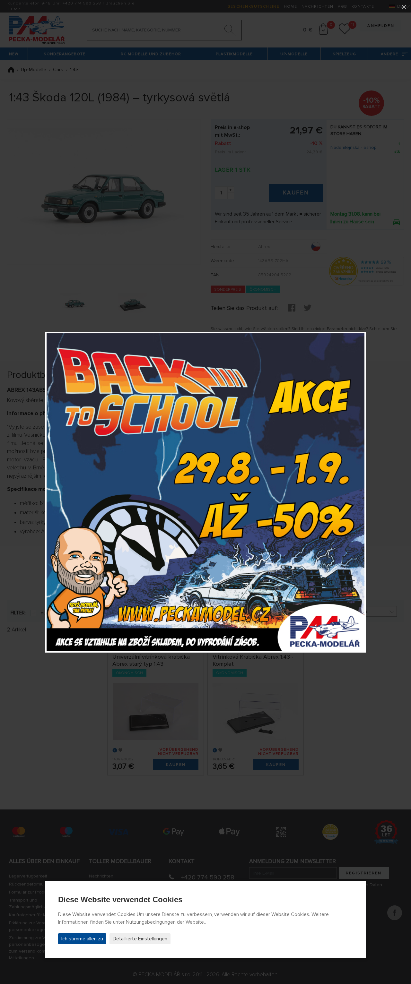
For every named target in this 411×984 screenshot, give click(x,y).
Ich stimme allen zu (82, 939)
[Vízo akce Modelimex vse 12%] (205, 492)
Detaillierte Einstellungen (140, 939)
